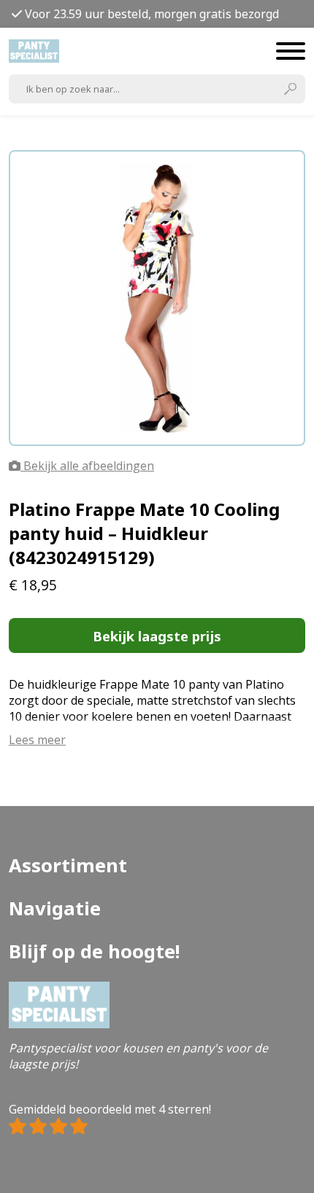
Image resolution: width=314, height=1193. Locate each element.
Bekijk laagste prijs (157, 636)
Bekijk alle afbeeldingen (87, 466)
